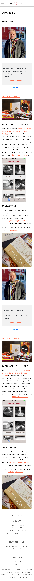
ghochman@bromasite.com (19, 221)
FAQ (17, 564)
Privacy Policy (17, 525)
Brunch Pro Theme (19, 577)
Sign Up (8, 546)
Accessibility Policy (17, 533)
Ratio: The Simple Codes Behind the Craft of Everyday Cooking (16, 131)
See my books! (11, 96)
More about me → (17, 80)
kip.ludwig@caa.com (15, 230)
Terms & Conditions (17, 531)
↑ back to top (17, 515)
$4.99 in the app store (20, 155)
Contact (17, 562)
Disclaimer (17, 528)
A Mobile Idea (8, 21)
